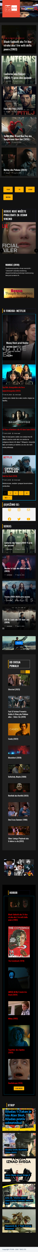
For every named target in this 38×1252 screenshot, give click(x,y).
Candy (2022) (13, 739)
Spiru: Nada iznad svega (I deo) (17, 1176)
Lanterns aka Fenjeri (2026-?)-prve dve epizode (18, 76)
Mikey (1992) (13, 1018)
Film (6, 38)
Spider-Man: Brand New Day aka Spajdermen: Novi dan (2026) (18, 137)
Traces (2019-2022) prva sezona (17, 596)
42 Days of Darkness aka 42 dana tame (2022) (18, 429)
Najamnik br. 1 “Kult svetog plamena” (18, 1227)
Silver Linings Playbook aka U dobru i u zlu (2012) (18, 840)
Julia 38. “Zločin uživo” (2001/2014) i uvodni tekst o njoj (19, 1200)
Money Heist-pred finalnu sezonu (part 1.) (17, 344)
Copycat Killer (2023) (16, 267)
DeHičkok (8, 81)
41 (26, 493)
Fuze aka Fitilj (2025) (13, 108)
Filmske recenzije (16, 38)
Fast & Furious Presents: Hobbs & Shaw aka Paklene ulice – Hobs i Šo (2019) (18, 714)
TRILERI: (19, 643)
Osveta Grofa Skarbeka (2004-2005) (16, 1151)
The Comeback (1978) (16, 960)
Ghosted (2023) (14, 689)
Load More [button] (19, 1088)
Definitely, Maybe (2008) (17, 776)
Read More (9, 355)
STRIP (7, 1145)
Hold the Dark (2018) (9, 476)
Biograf (8, 111)
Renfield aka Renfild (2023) (18, 795)
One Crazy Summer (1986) (17, 819)
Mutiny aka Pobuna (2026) (15, 169)
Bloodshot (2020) (14, 757)
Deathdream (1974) (15, 1083)
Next (6, 498)
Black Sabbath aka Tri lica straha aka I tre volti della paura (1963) (17, 45)
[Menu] (23, 9)
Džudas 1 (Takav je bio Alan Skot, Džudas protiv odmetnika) (18, 1117)
